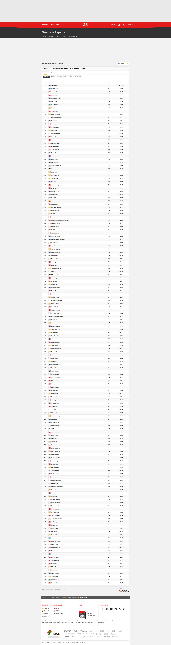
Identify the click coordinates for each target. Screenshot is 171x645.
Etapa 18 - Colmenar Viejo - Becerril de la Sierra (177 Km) (64, 68)
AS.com (108, 631)
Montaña (53, 76)
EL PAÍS (68, 631)
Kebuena (112, 634)
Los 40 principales (75, 631)
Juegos (113, 24)
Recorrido (59, 36)
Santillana (84, 631)
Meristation (107, 637)
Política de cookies (73, 625)
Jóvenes (65, 76)
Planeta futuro (105, 634)
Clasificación (51, 36)
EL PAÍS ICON (84, 637)
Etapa (45, 73)
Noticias (44, 36)
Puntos (59, 76)
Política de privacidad (61, 625)
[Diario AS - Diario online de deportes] (85, 24)
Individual (46, 76)
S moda (91, 637)
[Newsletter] (119, 25)
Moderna (66, 636)
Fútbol (52, 24)
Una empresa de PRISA (53, 632)
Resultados (44, 24)
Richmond (119, 634)
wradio (79, 634)
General (53, 73)
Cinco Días (85, 634)
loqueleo (99, 637)
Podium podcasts (75, 637)
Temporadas (72, 36)
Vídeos (58, 24)
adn (114, 631)
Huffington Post (70, 634)
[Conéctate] (124, 25)
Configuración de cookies (86, 625)
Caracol (120, 631)
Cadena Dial (92, 634)
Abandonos (78, 76)
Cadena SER (102, 631)
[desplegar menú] (37, 25)
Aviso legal (51, 625)
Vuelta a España (53, 32)
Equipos (65, 36)
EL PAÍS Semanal (98, 634)
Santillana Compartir (94, 631)
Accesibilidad (98, 625)
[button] (53, 637)
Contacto (44, 625)
